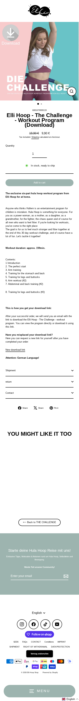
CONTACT (36, 642)
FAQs (24, 642)
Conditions (49, 642)
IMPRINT (62, 642)
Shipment (11, 370)
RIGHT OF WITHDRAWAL (35, 647)
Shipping (35, 137)
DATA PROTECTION (60, 647)
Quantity (10, 145)
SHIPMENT (14, 647)
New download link (15, 349)
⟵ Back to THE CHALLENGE (39, 522)
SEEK (16, 642)
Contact (10, 393)
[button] (70, 699)
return (9, 381)
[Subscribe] (65, 576)
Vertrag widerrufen (40, 654)
